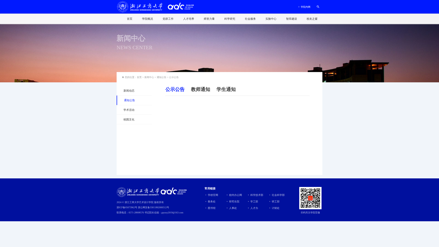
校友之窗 (312, 18)
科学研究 (229, 18)
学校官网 (212, 195)
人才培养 (188, 18)
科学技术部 (256, 195)
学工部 (254, 201)
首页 (129, 18)
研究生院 (233, 201)
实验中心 (270, 18)
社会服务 (250, 18)
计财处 (275, 208)
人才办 (254, 208)
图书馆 (211, 208)
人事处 (232, 208)
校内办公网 (235, 195)
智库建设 (291, 18)
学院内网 (305, 7)
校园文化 (128, 119)
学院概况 (147, 18)
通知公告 (161, 77)
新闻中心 (149, 77)
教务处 (211, 201)
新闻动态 (128, 90)
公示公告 (174, 77)
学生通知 (226, 89)
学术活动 (128, 109)
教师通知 (200, 89)
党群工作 (168, 18)
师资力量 (209, 18)
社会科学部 (278, 195)
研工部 (275, 201)
